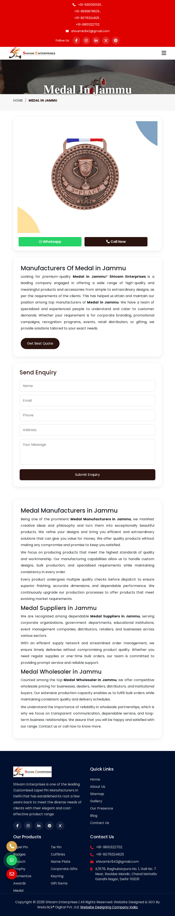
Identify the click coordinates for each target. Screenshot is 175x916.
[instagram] (86, 40)
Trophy (19, 868)
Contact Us (99, 822)
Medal (18, 890)
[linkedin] (96, 40)
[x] (106, 40)
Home (18, 100)
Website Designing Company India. (109, 907)
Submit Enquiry (87, 474)
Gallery (96, 801)
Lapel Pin (20, 847)
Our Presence (101, 808)
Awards (19, 883)
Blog (93, 815)
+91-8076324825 (110, 854)
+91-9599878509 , (87, 11)
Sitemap (97, 793)
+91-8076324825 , (87, 18)
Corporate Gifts (64, 868)
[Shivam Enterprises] (32, 52)
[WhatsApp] (11, 860)
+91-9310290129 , (89, 5)
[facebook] (76, 40)
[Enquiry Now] (11, 874)
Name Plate (60, 861)
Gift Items (59, 883)
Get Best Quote (40, 343)
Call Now (118, 241)
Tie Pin (56, 847)
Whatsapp (51, 241)
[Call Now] (11, 846)
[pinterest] (116, 40)
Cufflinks (58, 854)
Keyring (57, 876)
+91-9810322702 (87, 24)
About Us (97, 786)
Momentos (22, 876)
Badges (19, 854)
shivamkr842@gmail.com (89, 31)
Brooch (19, 861)
